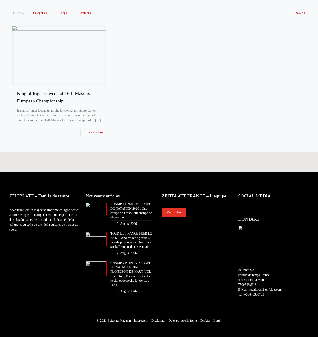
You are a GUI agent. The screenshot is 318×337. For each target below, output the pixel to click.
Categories (40, 13)
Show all (299, 13)
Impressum (141, 320)
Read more (95, 132)
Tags (64, 13)
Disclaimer (158, 320)
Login (217, 320)
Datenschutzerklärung (183, 320)
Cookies (205, 320)
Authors (85, 13)
